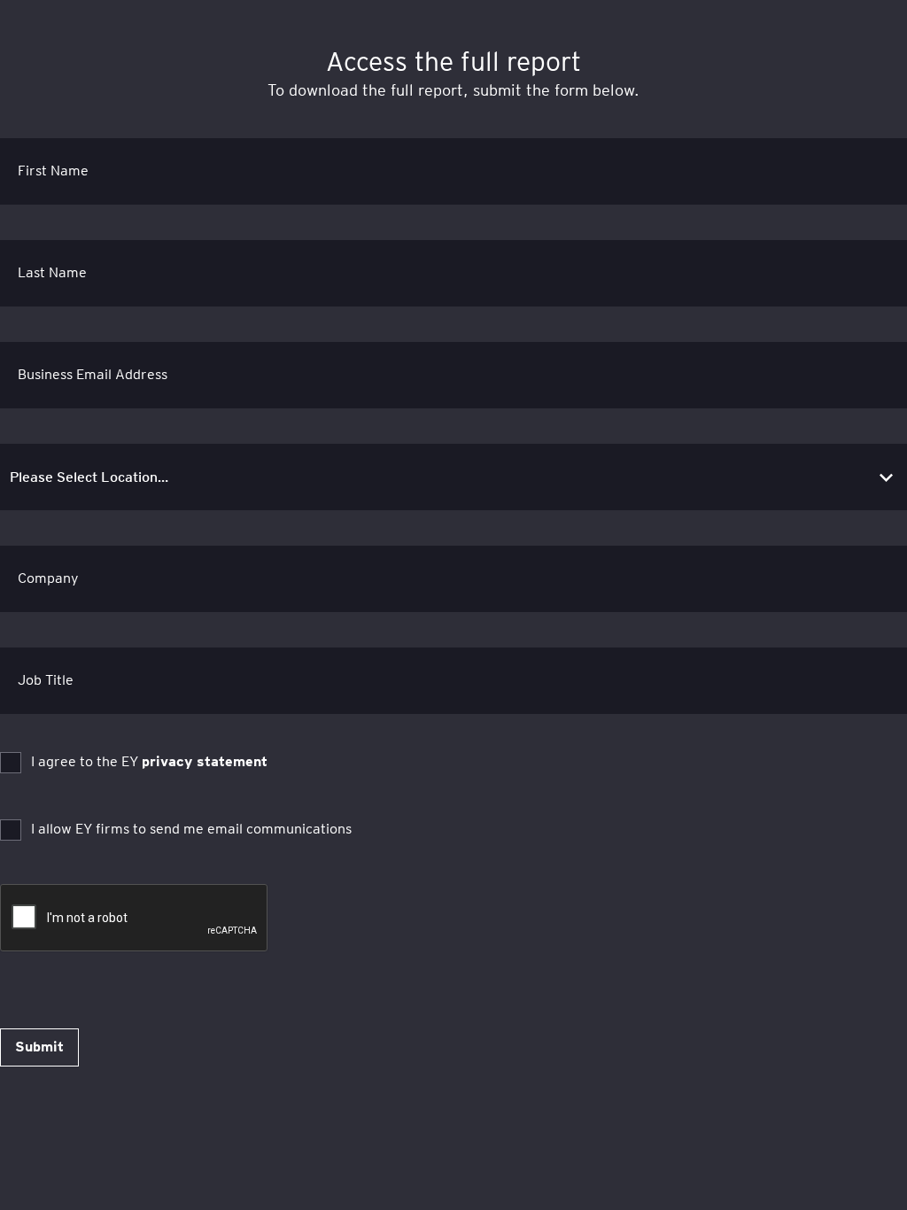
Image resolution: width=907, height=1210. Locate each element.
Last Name (52, 272)
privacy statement (204, 761)
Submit (39, 1046)
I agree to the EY (149, 761)
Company (48, 578)
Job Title (46, 679)
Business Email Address (92, 374)
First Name (53, 170)
